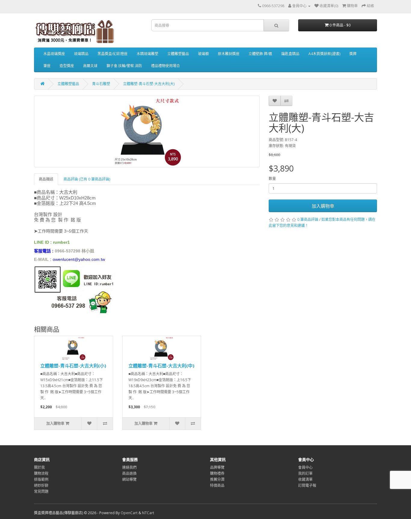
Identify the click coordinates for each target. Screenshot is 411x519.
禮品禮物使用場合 (165, 65)
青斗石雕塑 (101, 83)
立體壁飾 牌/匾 (260, 53)
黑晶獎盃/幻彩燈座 (112, 53)
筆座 (47, 65)
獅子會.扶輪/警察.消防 (124, 65)
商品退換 (129, 473)
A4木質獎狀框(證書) (324, 53)
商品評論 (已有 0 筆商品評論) (86, 179)
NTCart (148, 512)
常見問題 (41, 491)
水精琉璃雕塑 (147, 53)
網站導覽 (129, 479)
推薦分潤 (217, 479)
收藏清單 (305, 479)
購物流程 (41, 473)
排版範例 (41, 479)
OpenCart (129, 512)
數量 (272, 178)
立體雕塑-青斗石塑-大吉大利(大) (149, 83)
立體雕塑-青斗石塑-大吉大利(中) (161, 366)
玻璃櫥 (203, 53)
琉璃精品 (81, 53)
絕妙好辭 (41, 485)
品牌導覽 (217, 467)
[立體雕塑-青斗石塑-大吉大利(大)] (147, 131)
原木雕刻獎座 (228, 53)
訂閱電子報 (307, 485)
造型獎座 (67, 65)
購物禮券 (217, 473)
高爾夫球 (90, 65)
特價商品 (217, 485)
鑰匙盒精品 (290, 53)
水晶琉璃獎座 (54, 53)
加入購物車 (323, 206)
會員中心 (305, 467)
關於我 (39, 467)
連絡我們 (129, 467)
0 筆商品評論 (307, 219)
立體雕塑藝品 (178, 53)
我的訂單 (305, 473)
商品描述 (46, 179)
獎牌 (353, 53)
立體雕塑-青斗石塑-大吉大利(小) (73, 366)
